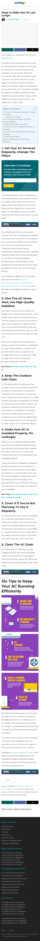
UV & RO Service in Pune (10, 860)
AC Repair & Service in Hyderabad (14, 911)
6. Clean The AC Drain (11, 137)
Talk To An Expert (8, 838)
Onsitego (9, 934)
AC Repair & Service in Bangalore (13, 907)
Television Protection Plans (11, 881)
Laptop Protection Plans (10, 887)
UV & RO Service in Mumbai (12, 853)
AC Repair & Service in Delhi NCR (13, 905)
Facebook (20, 786)
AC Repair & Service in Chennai (13, 914)
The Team (5, 832)
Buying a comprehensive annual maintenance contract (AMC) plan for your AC (17, 283)
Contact (11, 930)
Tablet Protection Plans (10, 890)
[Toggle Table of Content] (34, 108)
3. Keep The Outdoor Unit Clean (15, 124)
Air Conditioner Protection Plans (13, 873)
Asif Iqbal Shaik (13, 19)
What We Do (6, 829)
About (4, 930)
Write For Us (6, 835)
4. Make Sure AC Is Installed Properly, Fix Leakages (19, 128)
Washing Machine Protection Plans (14, 879)
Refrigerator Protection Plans (12, 876)
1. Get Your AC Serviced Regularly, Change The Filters (19, 113)
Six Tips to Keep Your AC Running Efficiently (16, 140)
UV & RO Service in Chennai (11, 864)
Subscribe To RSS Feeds (10, 843)
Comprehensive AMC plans (22, 753)
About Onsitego (7, 826)
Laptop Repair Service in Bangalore (14, 921)
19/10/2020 (26, 19)
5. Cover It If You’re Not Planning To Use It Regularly (19, 133)
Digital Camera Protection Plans (13, 884)
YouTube (14, 789)
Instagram (28, 786)
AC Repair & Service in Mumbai (13, 902)
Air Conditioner (11, 9)
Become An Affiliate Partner (12, 841)
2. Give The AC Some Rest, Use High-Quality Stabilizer (17, 120)
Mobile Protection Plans (10, 893)
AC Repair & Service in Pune (12, 909)
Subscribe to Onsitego (13, 117)
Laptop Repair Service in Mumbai (13, 918)
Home (3, 9)
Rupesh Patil (7, 58)
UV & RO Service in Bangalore (12, 857)
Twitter (4, 789)
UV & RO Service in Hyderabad (12, 862)
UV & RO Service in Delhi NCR (12, 855)
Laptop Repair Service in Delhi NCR (14, 923)
